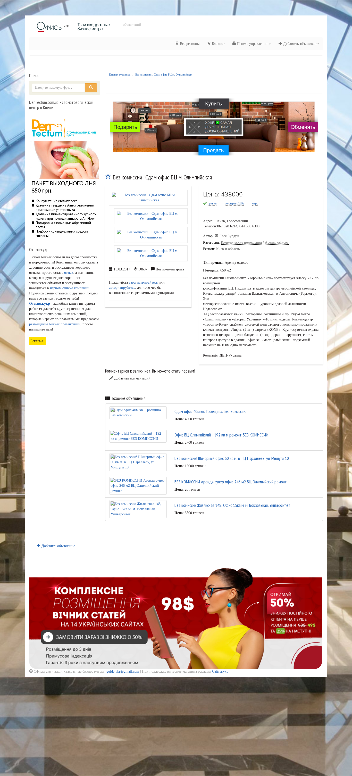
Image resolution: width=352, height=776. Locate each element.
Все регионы (189, 44)
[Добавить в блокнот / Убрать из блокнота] (108, 177)
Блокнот (218, 44)
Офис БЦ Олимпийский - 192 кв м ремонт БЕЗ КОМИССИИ (221, 435)
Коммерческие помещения (241, 242)
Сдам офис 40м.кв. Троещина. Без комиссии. (210, 411)
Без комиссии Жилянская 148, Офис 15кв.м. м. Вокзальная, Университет (232, 505)
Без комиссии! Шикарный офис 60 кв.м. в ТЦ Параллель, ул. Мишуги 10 (231, 458)
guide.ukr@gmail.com (122, 671)
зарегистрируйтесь (143, 282)
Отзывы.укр (39, 304)
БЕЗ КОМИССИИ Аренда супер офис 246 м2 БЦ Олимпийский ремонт (230, 482)
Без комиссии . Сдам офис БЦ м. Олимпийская (163, 74)
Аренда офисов (277, 242)
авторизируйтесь (122, 288)
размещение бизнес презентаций (54, 324)
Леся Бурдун (228, 236)
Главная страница (119, 74)
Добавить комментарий (132, 378)
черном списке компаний (69, 288)
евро (255, 203)
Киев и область (228, 249)
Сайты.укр (220, 671)
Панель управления (252, 44)
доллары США (234, 203)
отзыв (68, 273)
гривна (212, 203)
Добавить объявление (300, 44)
